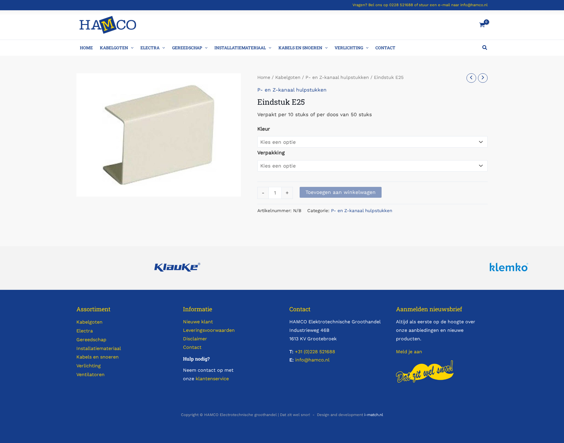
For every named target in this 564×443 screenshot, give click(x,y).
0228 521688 (401, 5)
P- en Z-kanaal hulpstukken (337, 77)
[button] (130, 47)
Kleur (263, 129)
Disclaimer (195, 338)
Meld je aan (409, 351)
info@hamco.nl (474, 5)
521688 (326, 351)
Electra (150, 47)
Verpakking (271, 152)
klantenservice (212, 378)
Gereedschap (187, 47)
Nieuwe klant (198, 321)
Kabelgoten (114, 47)
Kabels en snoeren (300, 47)
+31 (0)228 (306, 351)
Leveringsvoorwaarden (209, 330)
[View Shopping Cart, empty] (481, 25)
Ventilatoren (90, 374)
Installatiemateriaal (240, 47)
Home (86, 47)
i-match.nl (373, 414)
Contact (385, 47)
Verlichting (349, 47)
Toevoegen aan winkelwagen (341, 192)
